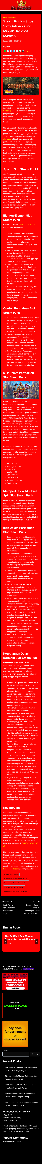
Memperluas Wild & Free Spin (14, 887)
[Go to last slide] (5, 941)
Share (27, 51)
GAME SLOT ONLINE (9, 17)
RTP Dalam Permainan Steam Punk (16, 891)
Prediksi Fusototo (9, 1120)
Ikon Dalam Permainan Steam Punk (16, 879)
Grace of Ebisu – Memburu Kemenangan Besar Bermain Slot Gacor (32, 907)
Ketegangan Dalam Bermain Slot (15, 883)
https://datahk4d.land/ (11, 1118)
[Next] (36, 941)
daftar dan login (20, 1126)
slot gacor (7, 139)
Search (5, 1051)
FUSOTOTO (7, 1115)
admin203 (8, 41)
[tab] (16, 953)
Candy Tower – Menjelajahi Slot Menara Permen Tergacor (8, 907)
